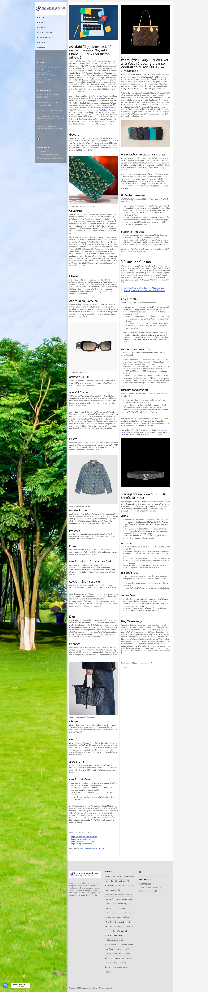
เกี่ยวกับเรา (41, 27)
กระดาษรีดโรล (111, 899)
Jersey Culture (111, 881)
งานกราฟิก (109, 908)
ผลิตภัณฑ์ (41, 22)
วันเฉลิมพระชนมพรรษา (114, 940)
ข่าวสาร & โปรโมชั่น (45, 32)
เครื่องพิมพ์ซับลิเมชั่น (112, 958)
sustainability (110, 885)
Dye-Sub (130, 876)
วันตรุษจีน (118, 926)
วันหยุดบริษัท (118, 935)
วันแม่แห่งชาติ (110, 945)
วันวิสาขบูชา (121, 931)
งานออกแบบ (120, 913)
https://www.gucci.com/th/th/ (81, 844)
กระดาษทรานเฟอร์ (112, 890)
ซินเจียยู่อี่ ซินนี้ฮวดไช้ (124, 917)
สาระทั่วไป (41, 77)
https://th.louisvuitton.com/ (142, 663)
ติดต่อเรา (41, 47)
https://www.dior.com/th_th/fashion (84, 841)
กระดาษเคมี (110, 904)
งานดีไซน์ (109, 913)
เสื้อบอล (108, 967)
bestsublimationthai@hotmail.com (52, 158)
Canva (115, 876)
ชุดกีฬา (131, 913)
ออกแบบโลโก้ (124, 954)
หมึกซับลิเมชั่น (42, 80)
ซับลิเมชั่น (109, 917)
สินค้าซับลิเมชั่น (122, 949)
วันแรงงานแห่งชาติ (125, 945)
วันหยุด (108, 935)
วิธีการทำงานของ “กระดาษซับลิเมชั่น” (50, 111)
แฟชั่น (108, 972)
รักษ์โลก (108, 926)
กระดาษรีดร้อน (125, 895)
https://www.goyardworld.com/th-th (84, 837)
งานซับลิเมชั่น (122, 908)
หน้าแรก (40, 17)
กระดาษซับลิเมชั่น (125, 885)
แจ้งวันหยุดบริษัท (120, 967)
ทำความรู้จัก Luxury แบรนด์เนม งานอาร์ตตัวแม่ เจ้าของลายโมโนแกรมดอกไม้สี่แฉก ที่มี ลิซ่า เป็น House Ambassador (145, 65)
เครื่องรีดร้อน (41, 83)
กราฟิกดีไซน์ (122, 904)
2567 (107, 876)
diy (122, 876)
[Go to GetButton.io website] (5, 989)
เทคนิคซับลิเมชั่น (111, 963)
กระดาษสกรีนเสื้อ (126, 899)
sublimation (124, 881)
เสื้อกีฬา (123, 963)
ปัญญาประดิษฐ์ (124, 922)
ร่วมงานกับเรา (42, 42)
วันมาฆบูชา (110, 931)
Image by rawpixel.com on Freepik (92, 848)
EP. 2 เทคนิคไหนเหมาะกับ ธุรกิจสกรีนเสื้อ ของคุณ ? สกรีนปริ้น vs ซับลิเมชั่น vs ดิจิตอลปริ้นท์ (50, 118)
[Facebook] (38, 139)
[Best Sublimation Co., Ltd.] (51, 8)
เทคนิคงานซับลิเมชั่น (45, 37)
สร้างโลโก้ (98, 138)
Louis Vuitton (109, 110)
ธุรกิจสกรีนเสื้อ (111, 922)
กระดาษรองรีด (42, 72)
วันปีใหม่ (129, 926)
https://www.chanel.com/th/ (81, 839)
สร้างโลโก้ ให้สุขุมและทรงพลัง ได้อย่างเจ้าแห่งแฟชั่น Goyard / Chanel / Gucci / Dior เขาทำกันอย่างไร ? (90, 52)
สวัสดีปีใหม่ (109, 949)
